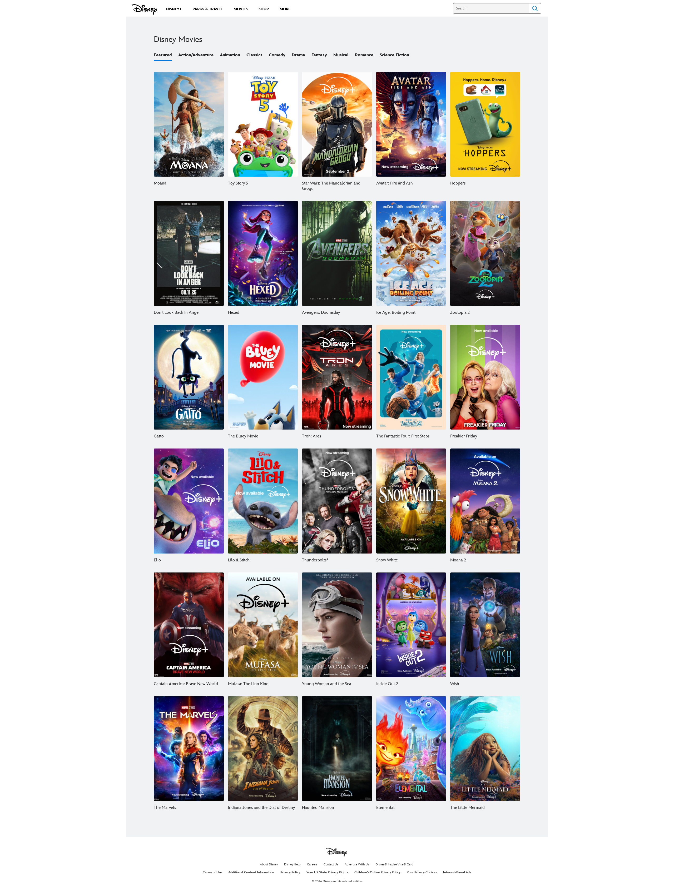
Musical (341, 55)
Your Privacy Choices (422, 872)
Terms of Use (212, 872)
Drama (298, 55)
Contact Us (331, 864)
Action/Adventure (196, 55)
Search (535, 8)
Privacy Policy (290, 872)
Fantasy (319, 55)
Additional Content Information (251, 872)
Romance (364, 55)
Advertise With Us (357, 864)
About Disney (269, 864)
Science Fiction (394, 55)
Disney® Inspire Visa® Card (394, 864)
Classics (254, 55)
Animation (230, 55)
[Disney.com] (144, 9)
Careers (312, 864)
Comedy (277, 55)
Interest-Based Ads (457, 872)
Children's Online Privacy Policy (377, 872)
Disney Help (292, 864)
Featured (163, 55)
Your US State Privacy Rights (327, 872)
